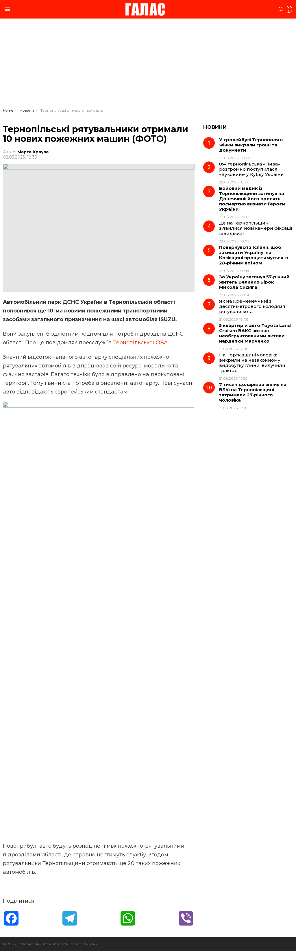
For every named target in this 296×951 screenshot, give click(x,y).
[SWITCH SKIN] (289, 9)
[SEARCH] (281, 9)
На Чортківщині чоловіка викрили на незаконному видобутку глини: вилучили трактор (252, 362)
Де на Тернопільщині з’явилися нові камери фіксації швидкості (255, 228)
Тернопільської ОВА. (141, 342)
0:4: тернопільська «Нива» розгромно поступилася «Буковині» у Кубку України (251, 169)
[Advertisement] (148, 64)
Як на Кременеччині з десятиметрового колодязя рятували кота (252, 306)
